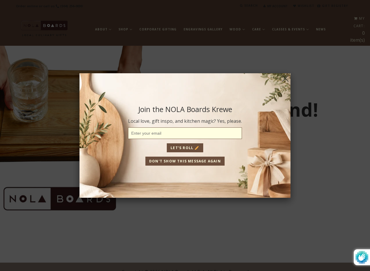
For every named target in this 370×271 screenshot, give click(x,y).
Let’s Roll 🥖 (185, 147)
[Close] (285, 78)
